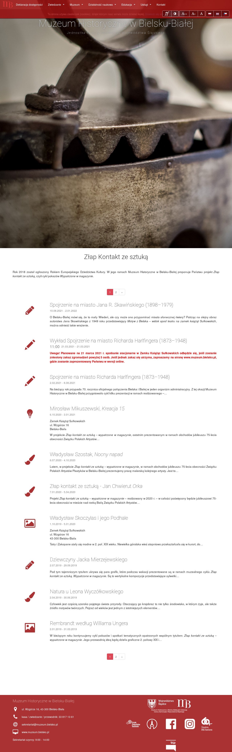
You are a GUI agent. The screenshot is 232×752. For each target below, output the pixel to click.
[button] (166, 14)
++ (185, 13)
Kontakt (161, 4)
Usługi (147, 6)
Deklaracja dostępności (29, 4)
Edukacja (129, 6)
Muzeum (77, 6)
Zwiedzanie (57, 6)
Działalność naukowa (102, 6)
